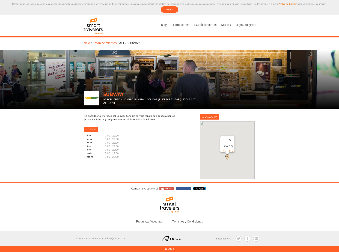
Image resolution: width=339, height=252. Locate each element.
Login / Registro (246, 25)
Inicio (86, 43)
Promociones (180, 25)
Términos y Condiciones (187, 221)
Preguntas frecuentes (149, 221)
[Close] (230, 140)
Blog (164, 25)
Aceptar (169, 9)
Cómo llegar (228, 151)
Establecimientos (205, 25)
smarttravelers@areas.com (110, 238)
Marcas (226, 25)
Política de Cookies (287, 4)
